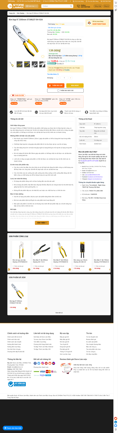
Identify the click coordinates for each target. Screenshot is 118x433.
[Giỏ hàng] (116, 2)
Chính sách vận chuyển (14, 342)
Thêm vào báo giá (66, 90)
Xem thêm (41, 223)
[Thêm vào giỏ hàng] (26, 269)
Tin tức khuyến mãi (92, 337)
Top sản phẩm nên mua (93, 349)
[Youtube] (46, 363)
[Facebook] (35, 363)
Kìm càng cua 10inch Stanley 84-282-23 (77, 261)
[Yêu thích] (116, 6)
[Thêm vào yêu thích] (43, 57)
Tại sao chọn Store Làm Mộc (42, 339)
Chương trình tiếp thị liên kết (15, 351)
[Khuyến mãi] (116, 10)
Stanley (57, 32)
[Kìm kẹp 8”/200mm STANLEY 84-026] (18, 291)
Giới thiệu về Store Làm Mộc (42, 337)
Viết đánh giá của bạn (54, 27)
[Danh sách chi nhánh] (115, 429)
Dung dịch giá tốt (65, 347)
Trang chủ (12, 13)
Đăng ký (106, 6)
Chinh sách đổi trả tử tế (14, 337)
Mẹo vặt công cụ (91, 347)
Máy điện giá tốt (65, 339)
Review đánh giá (91, 339)
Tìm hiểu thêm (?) (53, 74)
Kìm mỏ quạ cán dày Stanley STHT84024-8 (17, 261)
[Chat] (115, 418)
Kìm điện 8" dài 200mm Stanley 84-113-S (37, 261)
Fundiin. (67, 70)
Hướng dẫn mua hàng (13, 347)
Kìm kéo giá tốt (64, 342)
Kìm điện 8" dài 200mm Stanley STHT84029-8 (57, 261)
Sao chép (14, 103)
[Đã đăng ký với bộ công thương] (16, 384)
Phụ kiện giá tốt (64, 349)
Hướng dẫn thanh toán (14, 344)
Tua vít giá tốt (64, 344)
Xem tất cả (59, 313)
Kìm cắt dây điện (55, 30)
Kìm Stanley (20, 13)
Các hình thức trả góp (13, 349)
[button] (63, 376)
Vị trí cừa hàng (79, 1)
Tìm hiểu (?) (60, 63)
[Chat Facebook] (115, 425)
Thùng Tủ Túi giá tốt (66, 351)
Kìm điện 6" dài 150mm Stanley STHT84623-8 (98, 261)
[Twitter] (38, 363)
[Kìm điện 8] (38, 250)
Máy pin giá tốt (64, 337)
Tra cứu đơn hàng (93, 1)
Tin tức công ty (90, 351)
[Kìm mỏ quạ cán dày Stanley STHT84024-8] (18, 250)
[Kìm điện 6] (99, 250)
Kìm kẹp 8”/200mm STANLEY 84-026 (16, 302)
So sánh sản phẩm (92, 342)
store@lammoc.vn (91, 170)
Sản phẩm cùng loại (18, 236)
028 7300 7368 (17, 369)
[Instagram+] (42, 363)
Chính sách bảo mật (13, 339)
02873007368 (107, 1)
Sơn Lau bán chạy (65, 354)
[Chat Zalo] (115, 422)
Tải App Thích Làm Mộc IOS (42, 349)
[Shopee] (49, 363)
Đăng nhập (98, 6)
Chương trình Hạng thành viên (43, 344)
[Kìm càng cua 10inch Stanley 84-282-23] (79, 250)
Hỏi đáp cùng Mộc (91, 354)
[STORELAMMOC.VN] (15, 6)
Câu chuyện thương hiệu (93, 344)
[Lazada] (53, 363)
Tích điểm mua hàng (40, 342)
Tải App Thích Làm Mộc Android (43, 347)
